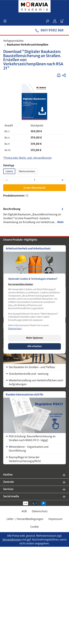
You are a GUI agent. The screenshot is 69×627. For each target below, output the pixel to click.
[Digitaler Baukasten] (34, 102)
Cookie (34, 526)
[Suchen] (47, 21)
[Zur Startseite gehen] (34, 7)
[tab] (33, 215)
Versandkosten (11, 539)
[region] (34, 102)
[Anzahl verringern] (6, 180)
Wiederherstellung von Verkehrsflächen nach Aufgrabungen (36, 382)
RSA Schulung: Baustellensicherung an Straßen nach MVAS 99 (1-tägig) (32, 438)
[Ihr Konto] (54, 21)
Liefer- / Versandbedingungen (25, 519)
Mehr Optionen (34, 337)
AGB (24, 511)
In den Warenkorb (34, 187)
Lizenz (9, 171)
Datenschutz (39, 511)
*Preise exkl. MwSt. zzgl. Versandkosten (27, 157)
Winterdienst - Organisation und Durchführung (28, 448)
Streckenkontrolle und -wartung (28, 373)
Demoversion (27, 171)
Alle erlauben (34, 346)
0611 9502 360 (52, 30)
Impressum (55, 519)
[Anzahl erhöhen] (62, 180)
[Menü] (6, 21)
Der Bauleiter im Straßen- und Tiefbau (32, 367)
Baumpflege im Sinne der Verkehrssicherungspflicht (25, 459)
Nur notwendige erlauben (20, 284)
